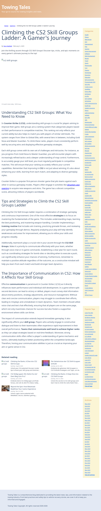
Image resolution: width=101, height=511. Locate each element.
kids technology (89, 198)
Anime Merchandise (90, 132)
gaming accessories (90, 160)
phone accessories (90, 146)
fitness (86, 110)
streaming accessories (91, 200)
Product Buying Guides (91, 276)
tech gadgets (88, 99)
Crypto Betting (89, 288)
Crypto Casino (89, 87)
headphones (88, 257)
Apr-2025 (87, 468)
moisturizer (88, 348)
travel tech (88, 262)
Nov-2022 (87, 458)
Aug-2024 (87, 453)
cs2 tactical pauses (90, 369)
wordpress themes (90, 317)
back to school (89, 177)
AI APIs (87, 96)
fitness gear (88, 214)
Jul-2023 (87, 442)
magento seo (88, 327)
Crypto (86, 134)
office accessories (90, 233)
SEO (86, 42)
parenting (87, 217)
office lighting (88, 250)
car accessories (89, 174)
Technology (88, 73)
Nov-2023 (87, 425)
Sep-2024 (87, 446)
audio (86, 241)
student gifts (88, 196)
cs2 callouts (88, 336)
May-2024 (87, 420)
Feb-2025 (87, 465)
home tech (88, 271)
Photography (88, 65)
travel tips (87, 245)
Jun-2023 (87, 444)
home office (88, 91)
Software (87, 54)
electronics (88, 252)
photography (88, 122)
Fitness (87, 37)
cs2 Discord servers (90, 379)
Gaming (12, 26)
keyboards (88, 255)
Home (6, 26)
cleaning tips (88, 153)
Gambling (87, 89)
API (86, 293)
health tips (88, 106)
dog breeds (88, 324)
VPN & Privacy (89, 295)
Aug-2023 (87, 437)
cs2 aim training (89, 329)
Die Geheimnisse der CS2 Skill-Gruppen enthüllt (65, 362)
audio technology (89, 113)
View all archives (90, 475)
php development (89, 341)
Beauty (87, 58)
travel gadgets (89, 203)
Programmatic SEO (90, 82)
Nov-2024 (87, 418)
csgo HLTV (88, 360)
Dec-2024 (87, 463)
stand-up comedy (89, 322)
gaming (87, 167)
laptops (87, 129)
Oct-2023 (87, 408)
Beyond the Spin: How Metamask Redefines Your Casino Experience (23, 388)
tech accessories (89, 80)
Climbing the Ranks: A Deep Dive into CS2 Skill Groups (64, 375)
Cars (86, 68)
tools (86, 222)
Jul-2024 (87, 413)
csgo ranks (88, 362)
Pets (86, 47)
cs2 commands (89, 334)
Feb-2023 (87, 406)
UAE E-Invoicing (89, 290)
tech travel (88, 224)
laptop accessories (90, 179)
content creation (89, 248)
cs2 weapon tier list (90, 367)
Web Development (90, 56)
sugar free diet (89, 313)
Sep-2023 (87, 439)
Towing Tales (16, 7)
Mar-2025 (87, 470)
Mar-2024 (87, 451)
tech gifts (87, 117)
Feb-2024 (87, 434)
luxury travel (88, 365)
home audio (88, 165)
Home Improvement (90, 51)
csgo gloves (88, 358)
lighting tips (88, 184)
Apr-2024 (87, 427)
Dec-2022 (87, 430)
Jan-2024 (87, 423)
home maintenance (90, 332)
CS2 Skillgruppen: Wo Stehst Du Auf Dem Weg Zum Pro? (24, 375)
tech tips (87, 148)
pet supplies (88, 144)
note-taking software (90, 339)
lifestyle (87, 151)
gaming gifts (88, 172)
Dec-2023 (87, 461)
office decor (88, 188)
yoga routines (88, 315)
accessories (88, 155)
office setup (88, 229)
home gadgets (89, 231)
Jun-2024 (87, 432)
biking (86, 170)
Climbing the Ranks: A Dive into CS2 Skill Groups (24, 362)
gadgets (87, 115)
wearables (88, 205)
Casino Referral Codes (91, 127)
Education (87, 77)
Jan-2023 (87, 456)
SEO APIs (87, 84)
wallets (87, 267)
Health (86, 35)
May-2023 (87, 404)
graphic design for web (91, 355)
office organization (90, 186)
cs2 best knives (89, 377)
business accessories (90, 243)
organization (88, 259)
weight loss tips (89, 346)
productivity (88, 162)
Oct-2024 (87, 416)
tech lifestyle (88, 264)
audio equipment (89, 136)
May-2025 (87, 472)
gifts (86, 120)
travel (86, 193)
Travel (86, 61)
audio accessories (90, 219)
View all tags (88, 386)
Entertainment (89, 44)
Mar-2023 (87, 449)
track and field (89, 384)
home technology (89, 125)
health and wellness (90, 226)
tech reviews (88, 141)
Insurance (87, 75)
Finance (87, 70)
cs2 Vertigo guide (89, 372)
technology (88, 101)
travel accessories (90, 158)
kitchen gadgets (89, 236)
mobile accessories (90, 191)
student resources (90, 108)
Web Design (88, 39)
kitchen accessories (90, 238)
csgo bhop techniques (91, 381)
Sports (86, 63)
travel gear (88, 181)
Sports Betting (89, 274)
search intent (88, 320)
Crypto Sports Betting (91, 269)
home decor (88, 139)
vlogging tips (88, 210)
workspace (88, 94)
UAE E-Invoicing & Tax (91, 103)
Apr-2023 (87, 411)
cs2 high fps (88, 343)
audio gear (88, 212)
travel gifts (88, 207)
